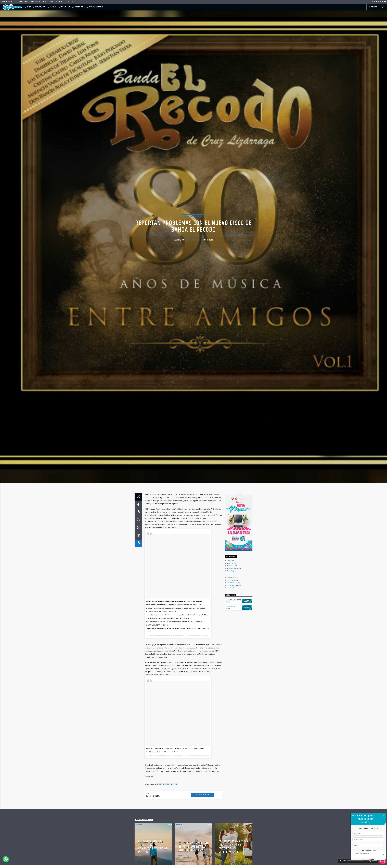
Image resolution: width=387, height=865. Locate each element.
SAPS (152, 776)
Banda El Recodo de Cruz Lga (176, 635)
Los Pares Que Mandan (233, 600)
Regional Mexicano (198, 216)
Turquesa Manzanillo (96, 7)
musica (166, 784)
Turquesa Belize (232, 566)
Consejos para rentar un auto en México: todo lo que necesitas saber (233, 846)
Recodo (174, 784)
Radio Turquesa (193, 240)
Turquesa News (40, 7)
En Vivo (374, 7)
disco (159, 784)
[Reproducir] (341, 861)
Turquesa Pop (65, 7)
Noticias (185, 216)
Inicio (29, 7)
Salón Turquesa (8, 2)
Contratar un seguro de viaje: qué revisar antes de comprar (193, 847)
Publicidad (71, 2)
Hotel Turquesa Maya (39, 2)
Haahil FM (53, 7)
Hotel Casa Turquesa (57, 2)
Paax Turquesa (79, 7)
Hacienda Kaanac (23, 2)
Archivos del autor (202, 794)
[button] (6, 859)
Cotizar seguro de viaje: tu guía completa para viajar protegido (153, 846)
